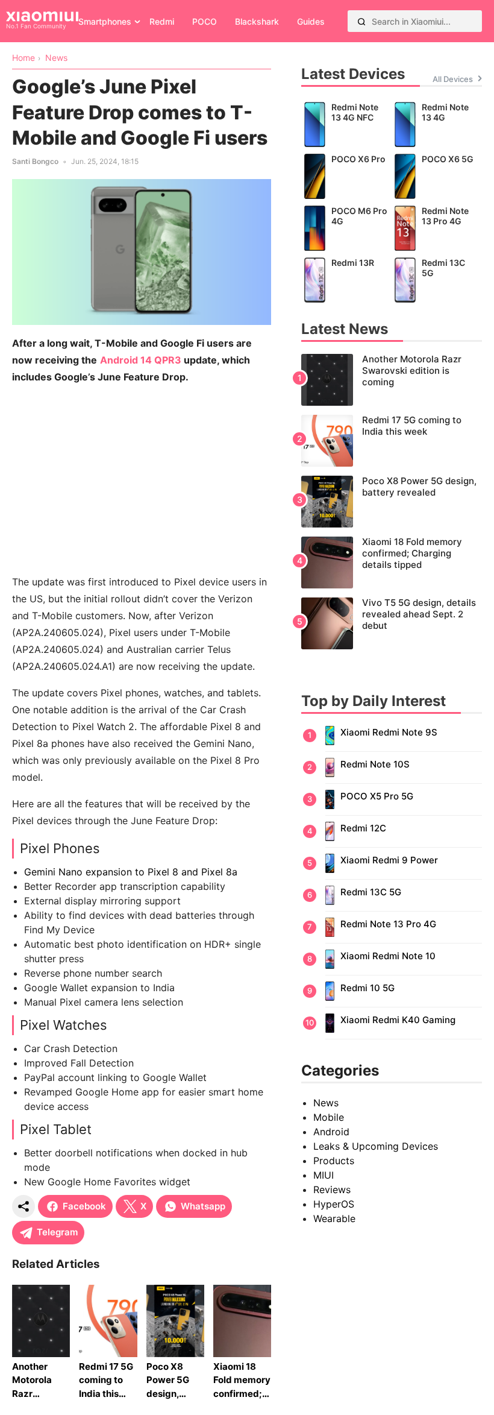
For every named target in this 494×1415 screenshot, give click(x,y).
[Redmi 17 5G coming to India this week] (391, 441)
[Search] (361, 21)
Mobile (328, 1117)
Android (331, 1132)
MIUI (323, 1175)
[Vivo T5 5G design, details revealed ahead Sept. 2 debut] (391, 623)
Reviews (332, 1189)
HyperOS (333, 1204)
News (326, 1103)
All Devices (453, 79)
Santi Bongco (35, 161)
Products (333, 1161)
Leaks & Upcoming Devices (375, 1146)
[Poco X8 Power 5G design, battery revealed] (391, 502)
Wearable (334, 1218)
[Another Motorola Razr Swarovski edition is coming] (391, 380)
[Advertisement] (141, 479)
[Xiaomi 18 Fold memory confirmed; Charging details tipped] (391, 562)
